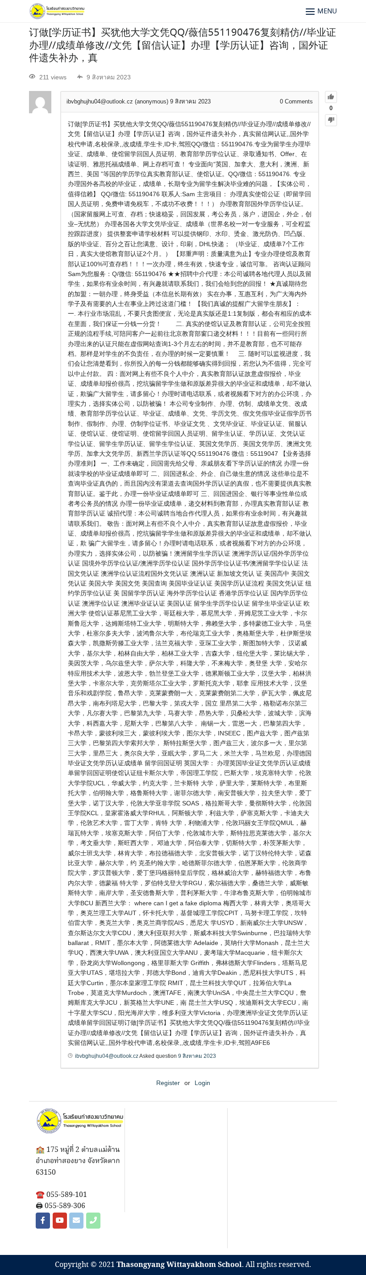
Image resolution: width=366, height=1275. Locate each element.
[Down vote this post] (331, 120)
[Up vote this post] (331, 97)
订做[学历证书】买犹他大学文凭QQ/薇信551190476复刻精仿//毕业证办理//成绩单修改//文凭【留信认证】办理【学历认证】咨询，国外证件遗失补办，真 (182, 46)
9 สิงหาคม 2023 (197, 1056)
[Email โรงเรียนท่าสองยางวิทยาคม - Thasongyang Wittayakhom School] (76, 1221)
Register (168, 1082)
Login (202, 1082)
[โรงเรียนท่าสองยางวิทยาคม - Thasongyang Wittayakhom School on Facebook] (43, 1221)
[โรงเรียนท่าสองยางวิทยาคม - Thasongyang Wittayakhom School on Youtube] (60, 1221)
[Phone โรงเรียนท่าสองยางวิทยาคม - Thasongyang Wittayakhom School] (93, 1221)
